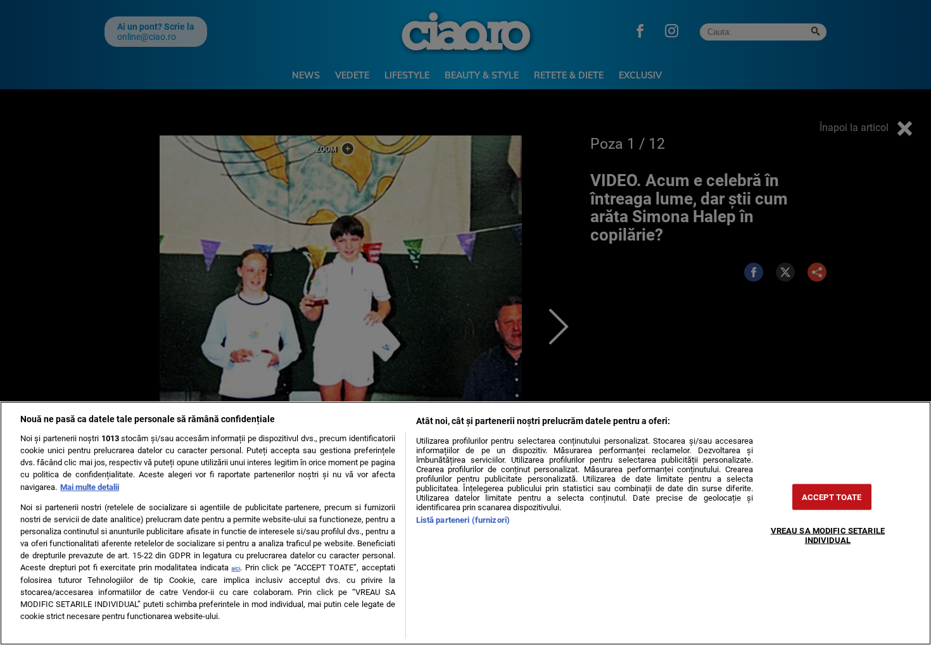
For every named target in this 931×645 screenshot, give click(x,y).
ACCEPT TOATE (832, 496)
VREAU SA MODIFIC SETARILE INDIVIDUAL (828, 534)
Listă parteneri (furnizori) (463, 520)
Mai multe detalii (89, 487)
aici (235, 568)
